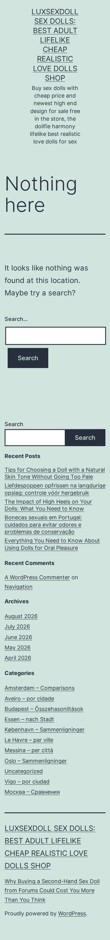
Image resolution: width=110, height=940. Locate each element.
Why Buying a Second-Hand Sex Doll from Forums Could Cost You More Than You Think (52, 890)
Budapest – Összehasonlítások (44, 709)
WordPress (72, 913)
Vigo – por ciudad (27, 781)
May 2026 (18, 647)
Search (14, 424)
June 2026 (18, 637)
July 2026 (17, 626)
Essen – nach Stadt (29, 719)
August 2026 (21, 616)
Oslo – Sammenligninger (36, 761)
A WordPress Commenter (37, 577)
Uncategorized (24, 771)
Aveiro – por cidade (29, 698)
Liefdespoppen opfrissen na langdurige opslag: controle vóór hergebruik (55, 489)
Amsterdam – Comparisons (40, 688)
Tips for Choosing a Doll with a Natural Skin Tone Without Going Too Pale (55, 473)
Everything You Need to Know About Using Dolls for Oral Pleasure (52, 544)
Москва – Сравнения (32, 792)
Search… (16, 319)
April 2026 (18, 658)
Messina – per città (29, 750)
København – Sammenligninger (45, 729)
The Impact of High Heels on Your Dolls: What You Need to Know (48, 505)
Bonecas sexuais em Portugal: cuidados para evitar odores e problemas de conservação (43, 524)
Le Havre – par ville (29, 740)
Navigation (19, 587)
